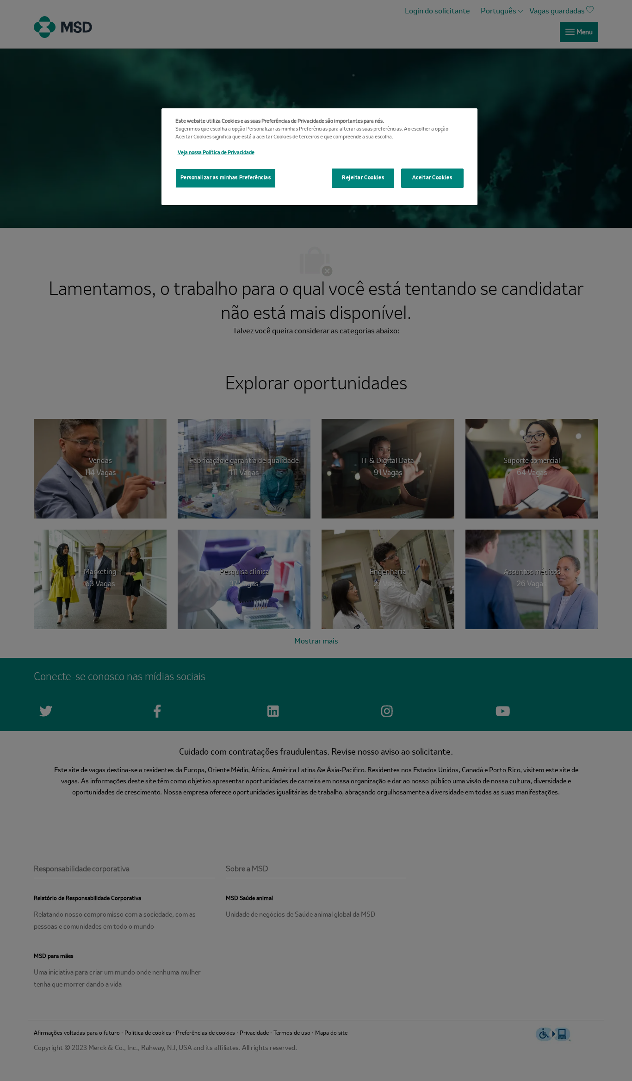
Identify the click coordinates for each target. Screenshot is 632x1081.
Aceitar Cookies (432, 178)
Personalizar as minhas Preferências (225, 178)
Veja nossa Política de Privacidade (216, 153)
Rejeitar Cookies (363, 178)
